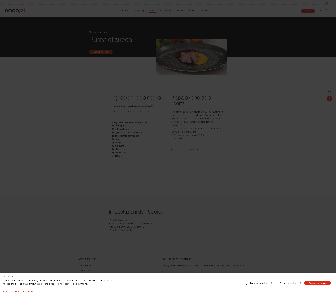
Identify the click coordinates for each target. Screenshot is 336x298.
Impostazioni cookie (258, 283)
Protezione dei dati (11, 291)
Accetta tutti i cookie (317, 283)
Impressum (28, 291)
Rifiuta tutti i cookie (288, 283)
